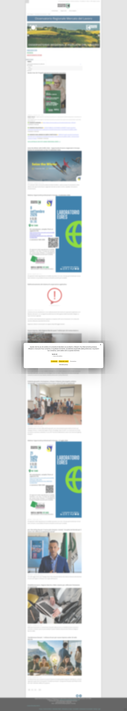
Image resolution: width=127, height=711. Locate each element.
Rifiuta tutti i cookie (63, 361)
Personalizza (73, 361)
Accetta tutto (54, 361)
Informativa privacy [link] (63, 364)
